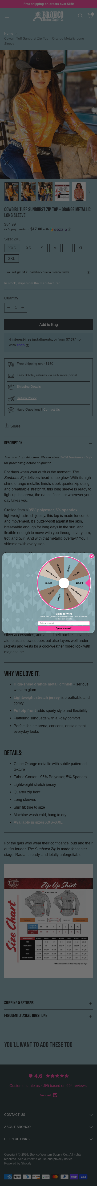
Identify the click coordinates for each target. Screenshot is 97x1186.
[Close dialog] (91, 556)
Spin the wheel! (64, 628)
